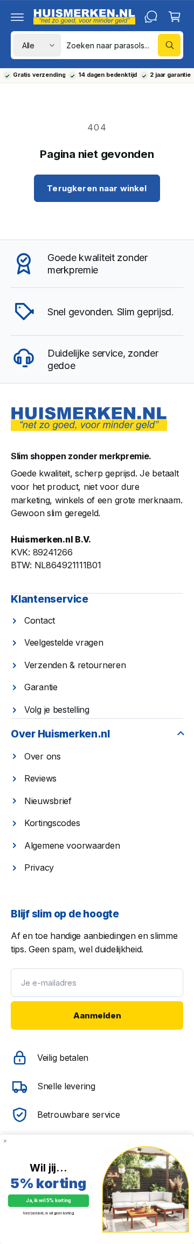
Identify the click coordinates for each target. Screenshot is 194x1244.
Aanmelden (97, 1015)
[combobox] (123, 45)
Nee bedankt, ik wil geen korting (48, 1213)
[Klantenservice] (151, 16)
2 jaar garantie (170, 75)
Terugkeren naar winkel (97, 188)
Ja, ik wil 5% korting (48, 1200)
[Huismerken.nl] (89, 419)
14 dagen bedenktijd (107, 75)
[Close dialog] (5, 1141)
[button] (17, 16)
